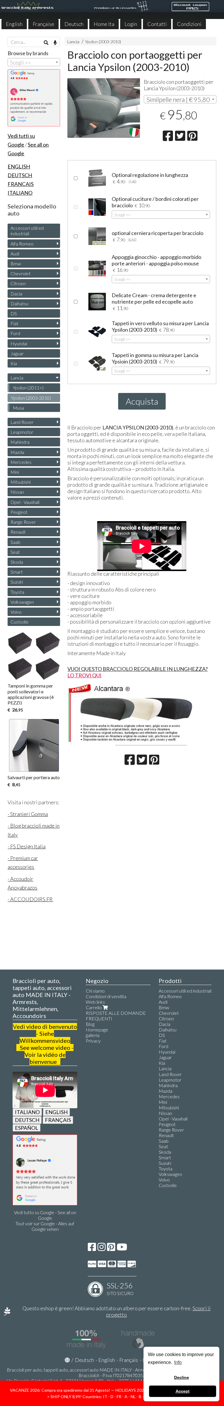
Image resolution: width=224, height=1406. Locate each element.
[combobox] (180, 99)
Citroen (18, 283)
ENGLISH (56, 1112)
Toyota (17, 592)
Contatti (157, 24)
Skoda (16, 562)
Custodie (19, 621)
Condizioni (189, 24)
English (14, 24)
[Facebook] (92, 1248)
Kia (13, 363)
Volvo (16, 612)
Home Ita (104, 24)
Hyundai (18, 343)
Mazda (17, 452)
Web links (95, 1002)
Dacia (16, 293)
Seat (15, 552)
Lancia (73, 41)
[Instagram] (101, 1248)
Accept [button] (183, 1391)
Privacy (93, 1040)
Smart (16, 572)
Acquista (142, 401)
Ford (15, 333)
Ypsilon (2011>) (28, 387)
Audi (14, 253)
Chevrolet (20, 273)
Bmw (15, 263)
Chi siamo (95, 990)
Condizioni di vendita (106, 996)
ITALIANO (27, 1112)
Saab (15, 542)
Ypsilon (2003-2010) (103, 41)
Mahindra (19, 442)
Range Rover (23, 522)
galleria (92, 1035)
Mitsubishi (20, 482)
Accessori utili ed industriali (27, 230)
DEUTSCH (27, 1120)
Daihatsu (19, 303)
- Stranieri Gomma (28, 814)
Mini (14, 472)
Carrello (94, 1007)
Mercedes (21, 462)
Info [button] (178, 1362)
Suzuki (16, 581)
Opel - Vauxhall (24, 502)
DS (13, 313)
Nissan (17, 492)
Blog (90, 1024)
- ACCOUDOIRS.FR (30, 899)
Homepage (97, 1029)
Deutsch (73, 24)
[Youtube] (122, 1248)
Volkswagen (22, 602)
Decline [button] (181, 1377)
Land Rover (22, 422)
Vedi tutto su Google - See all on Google (45, 1215)
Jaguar (17, 353)
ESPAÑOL (26, 1128)
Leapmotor (21, 432)
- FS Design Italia (27, 846)
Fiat (14, 323)
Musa (18, 407)
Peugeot (18, 512)
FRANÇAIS (58, 1120)
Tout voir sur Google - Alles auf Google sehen (44, 1226)
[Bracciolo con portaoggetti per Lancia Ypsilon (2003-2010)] (103, 108)
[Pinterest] (111, 1248)
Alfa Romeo (22, 243)
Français (128, 1360)
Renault (18, 532)
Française (43, 24)
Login (131, 24)
